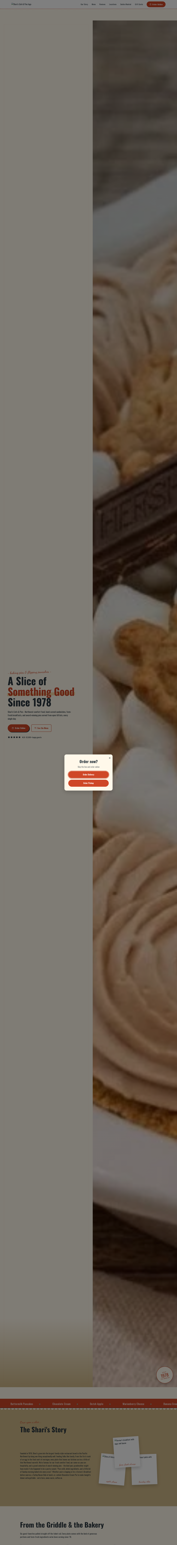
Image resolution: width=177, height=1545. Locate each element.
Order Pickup (88, 783)
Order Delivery (88, 774)
